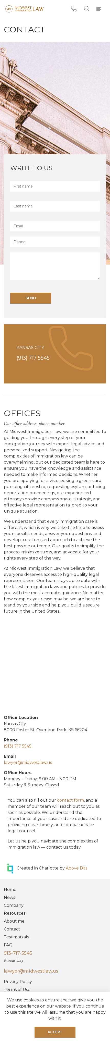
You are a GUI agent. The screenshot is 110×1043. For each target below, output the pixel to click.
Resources (14, 913)
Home (10, 889)
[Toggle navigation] (99, 8)
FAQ (8, 944)
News (9, 897)
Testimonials (16, 937)
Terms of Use (17, 989)
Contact (12, 929)
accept (55, 1032)
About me (14, 921)
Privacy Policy (18, 981)
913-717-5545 (18, 953)
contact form (70, 800)
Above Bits (76, 868)
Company (14, 905)
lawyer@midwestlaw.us (31, 971)
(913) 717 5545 (33, 358)
